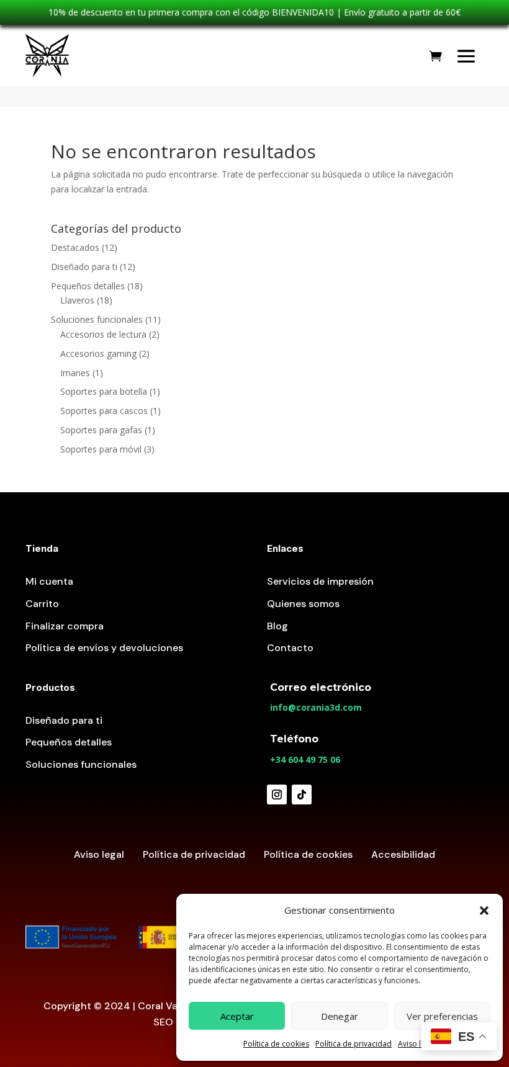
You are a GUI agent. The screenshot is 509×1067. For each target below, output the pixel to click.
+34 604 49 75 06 (305, 759)
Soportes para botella (103, 391)
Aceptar (237, 1016)
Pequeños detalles (88, 286)
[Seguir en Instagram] (277, 794)
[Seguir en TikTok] (302, 794)
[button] (484, 910)
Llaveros (77, 300)
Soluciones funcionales (97, 319)
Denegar (339, 1016)
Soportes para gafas (101, 430)
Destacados (75, 247)
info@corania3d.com (316, 707)
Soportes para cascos (104, 410)
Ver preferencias (442, 1016)
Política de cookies (276, 1043)
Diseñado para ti (84, 266)
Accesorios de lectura (103, 334)
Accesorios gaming (98, 353)
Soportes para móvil (101, 449)
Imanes (75, 373)
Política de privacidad (353, 1043)
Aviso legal (417, 1043)
